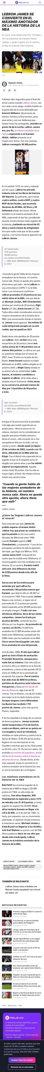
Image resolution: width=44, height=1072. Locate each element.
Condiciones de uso (12, 1049)
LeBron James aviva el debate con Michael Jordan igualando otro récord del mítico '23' (22, 889)
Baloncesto (12, 1005)
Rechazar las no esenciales (22, 1067)
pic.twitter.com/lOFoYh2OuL (17, 258)
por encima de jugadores (22, 752)
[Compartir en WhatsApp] (9, 90)
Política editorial (32, 1035)
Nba (20, 1005)
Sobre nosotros (18, 1035)
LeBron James (30, 102)
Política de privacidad (31, 1049)
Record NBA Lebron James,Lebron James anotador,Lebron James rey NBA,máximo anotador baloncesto (19, 867)
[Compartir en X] (15, 90)
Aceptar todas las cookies (22, 1060)
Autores (9, 1037)
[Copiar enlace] (4, 90)
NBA (38, 861)
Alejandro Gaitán (15, 83)
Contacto (17, 1037)
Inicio (4, 1005)
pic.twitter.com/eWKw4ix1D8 (17, 405)
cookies (16, 1052)
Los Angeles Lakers (25, 861)
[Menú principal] (4, 2)
